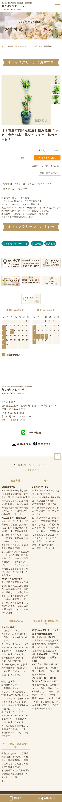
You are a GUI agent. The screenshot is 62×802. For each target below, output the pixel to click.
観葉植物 (50, 243)
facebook (44, 443)
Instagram (24, 443)
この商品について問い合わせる (44, 166)
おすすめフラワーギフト (15, 243)
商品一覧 (36, 243)
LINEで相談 (34, 432)
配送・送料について (49, 172)
